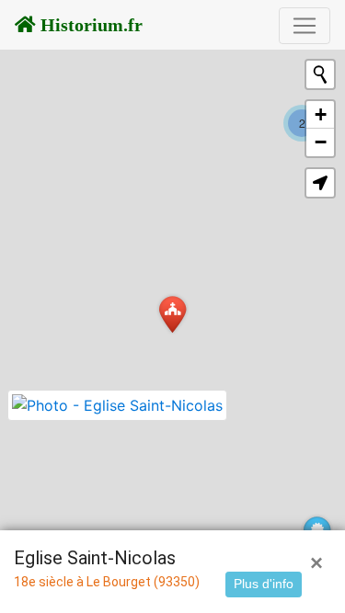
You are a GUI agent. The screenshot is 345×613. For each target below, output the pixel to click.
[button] (320, 183)
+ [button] (321, 114)
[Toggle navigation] (304, 25)
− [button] (321, 142)
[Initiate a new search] (320, 74)
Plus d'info (263, 583)
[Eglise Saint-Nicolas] (172, 314)
